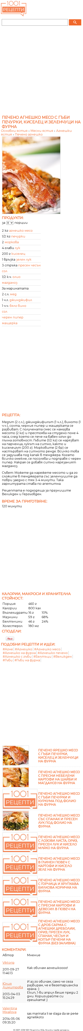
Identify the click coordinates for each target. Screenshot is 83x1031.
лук (17, 248)
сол (4, 271)
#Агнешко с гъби (17, 656)
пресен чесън (29, 265)
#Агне (8, 649)
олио (16, 277)
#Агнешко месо (47, 649)
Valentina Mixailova (10, 1010)
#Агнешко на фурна (19, 653)
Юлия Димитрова (13, 985)
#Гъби (8, 660)
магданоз (9, 282)
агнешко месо (21, 230)
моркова (12, 242)
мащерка (9, 323)
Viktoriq (8, 963)
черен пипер (12, 317)
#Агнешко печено (53, 653)
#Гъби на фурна (27, 660)
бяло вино (18, 306)
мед (13, 294)
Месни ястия (42, 131)
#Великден (62, 656)
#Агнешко (23, 649)
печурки (18, 236)
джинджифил (20, 300)
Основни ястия (14, 131)
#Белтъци (42, 656)
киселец (18, 254)
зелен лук (23, 259)
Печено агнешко (29, 134)
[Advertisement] (41, 71)
